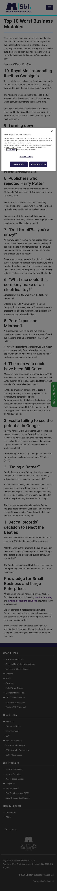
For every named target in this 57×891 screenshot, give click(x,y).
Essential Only (18, 164)
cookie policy (11, 149)
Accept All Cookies (38, 164)
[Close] (52, 131)
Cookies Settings (26, 157)
